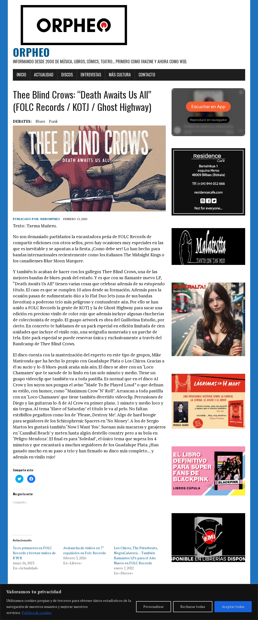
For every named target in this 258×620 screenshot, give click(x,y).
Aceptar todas (233, 606)
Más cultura (120, 75)
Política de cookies (37, 612)
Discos (67, 75)
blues (40, 121)
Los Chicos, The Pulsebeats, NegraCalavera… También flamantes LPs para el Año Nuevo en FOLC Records (136, 555)
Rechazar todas (192, 606)
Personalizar (153, 606)
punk (53, 121)
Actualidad (43, 75)
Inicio (21, 75)
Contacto (147, 75)
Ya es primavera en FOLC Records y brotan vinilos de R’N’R (34, 552)
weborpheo (50, 219)
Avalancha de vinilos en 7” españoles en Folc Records (84, 550)
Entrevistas (91, 75)
